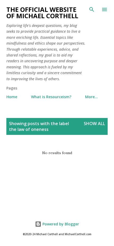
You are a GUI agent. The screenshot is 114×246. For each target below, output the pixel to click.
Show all (94, 123)
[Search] (92, 9)
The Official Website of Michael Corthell (42, 12)
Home (11, 96)
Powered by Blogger (60, 223)
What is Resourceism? (51, 96)
